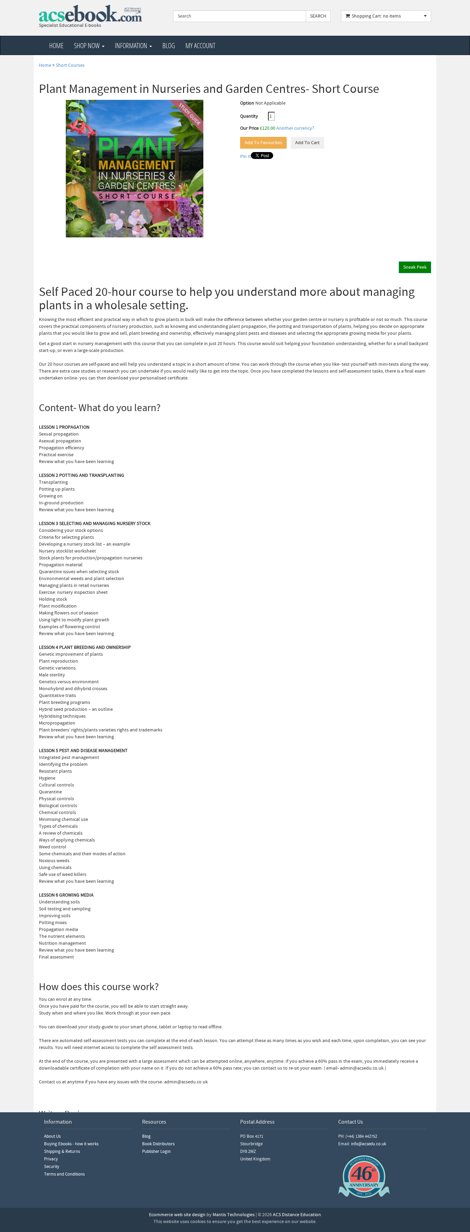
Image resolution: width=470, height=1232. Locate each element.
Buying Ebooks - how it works (71, 1144)
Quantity (253, 116)
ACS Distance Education (297, 1215)
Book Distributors (158, 1144)
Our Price (249, 128)
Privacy (51, 1159)
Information (132, 45)
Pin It (245, 156)
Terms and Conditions (64, 1174)
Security (51, 1166)
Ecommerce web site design (177, 1215)
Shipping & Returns (62, 1151)
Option (247, 103)
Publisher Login (156, 1151)
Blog (168, 45)
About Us (52, 1136)
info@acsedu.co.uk (368, 1144)
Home (56, 45)
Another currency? (295, 128)
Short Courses (70, 65)
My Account (200, 45)
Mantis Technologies (234, 1215)
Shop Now (87, 45)
